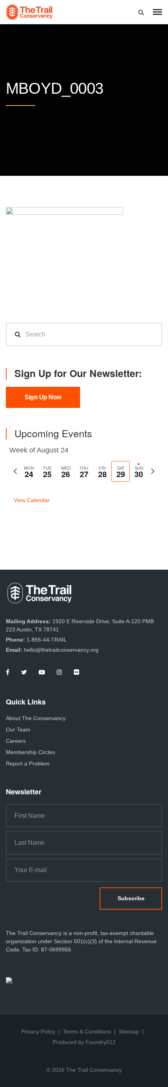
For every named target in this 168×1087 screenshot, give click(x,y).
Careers (16, 741)
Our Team (18, 729)
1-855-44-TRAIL (47, 639)
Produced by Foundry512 (84, 1042)
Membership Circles (30, 752)
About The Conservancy (36, 718)
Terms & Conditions (87, 1031)
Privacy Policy (38, 1031)
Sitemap (129, 1031)
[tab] (29, 471)
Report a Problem (28, 763)
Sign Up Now (43, 397)
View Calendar (32, 500)
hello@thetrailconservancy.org (61, 650)
